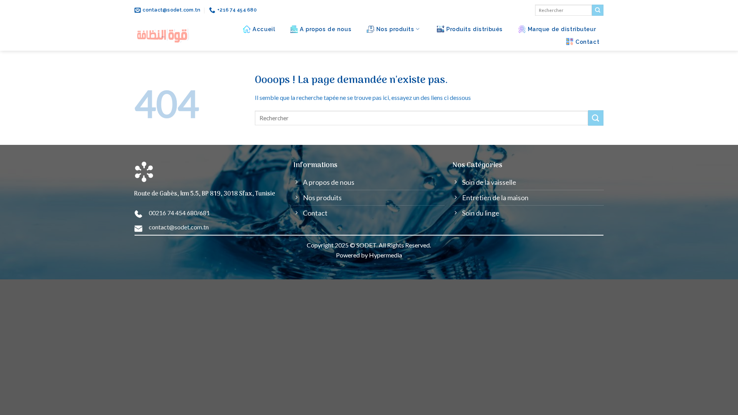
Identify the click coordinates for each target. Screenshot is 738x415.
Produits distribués (474, 29)
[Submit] (597, 10)
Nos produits (395, 29)
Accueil (264, 29)
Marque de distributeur (562, 29)
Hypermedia (385, 255)
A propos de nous (325, 29)
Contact (587, 41)
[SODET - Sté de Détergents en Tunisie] (164, 35)
